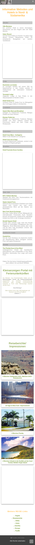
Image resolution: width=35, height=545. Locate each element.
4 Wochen (18, 433)
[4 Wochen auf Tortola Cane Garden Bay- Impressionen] (17, 458)
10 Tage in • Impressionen (17, 405)
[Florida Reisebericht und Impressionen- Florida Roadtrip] (17, 431)
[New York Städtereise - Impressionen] (17, 403)
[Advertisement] (17, 60)
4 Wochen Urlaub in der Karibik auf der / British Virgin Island (17, 461)
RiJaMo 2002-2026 (18, 538)
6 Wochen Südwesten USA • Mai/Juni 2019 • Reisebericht (17, 377)
